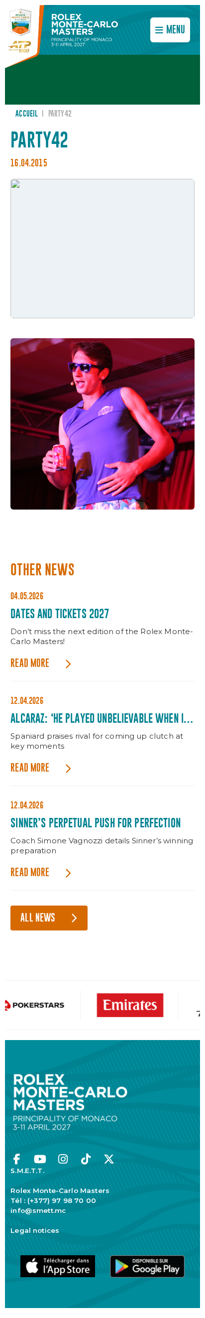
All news (37, 918)
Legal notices (34, 1230)
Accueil (26, 114)
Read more (29, 664)
